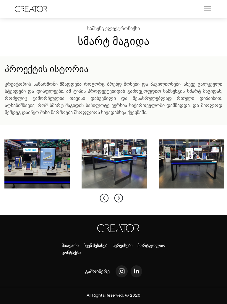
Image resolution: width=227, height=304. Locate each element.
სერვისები (122, 245)
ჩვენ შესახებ (95, 245)
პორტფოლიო (151, 245)
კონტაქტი (71, 252)
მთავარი (70, 245)
